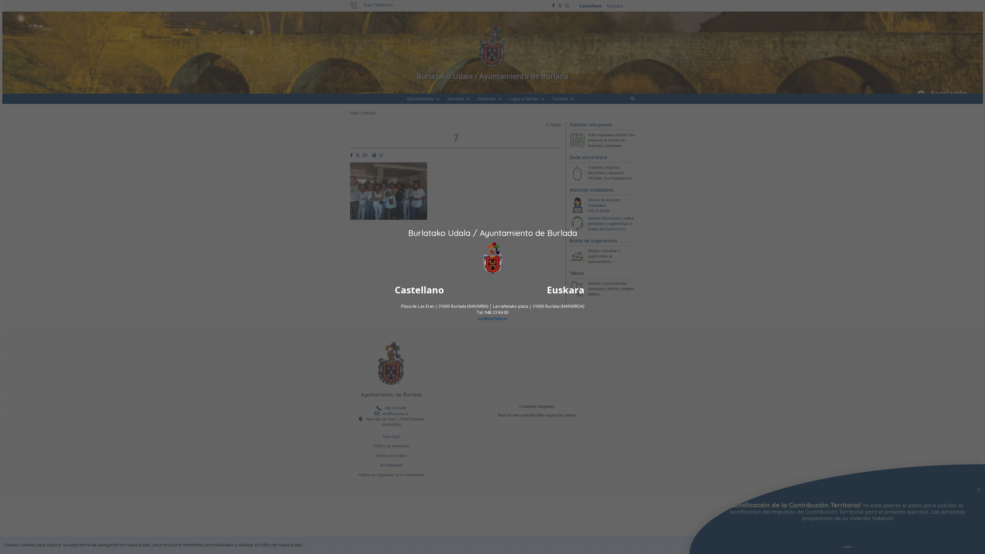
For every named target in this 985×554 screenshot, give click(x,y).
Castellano (419, 290)
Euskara (565, 290)
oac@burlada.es (492, 319)
